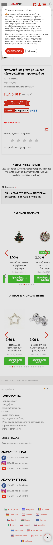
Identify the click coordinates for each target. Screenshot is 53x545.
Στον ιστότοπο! (14, 51)
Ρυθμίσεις (31, 51)
